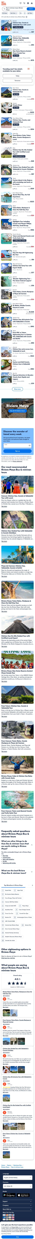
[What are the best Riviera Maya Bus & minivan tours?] (32, 872)
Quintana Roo (17, 1165)
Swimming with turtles (9, 863)
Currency (5, 1182)
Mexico (9, 1165)
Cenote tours (6, 857)
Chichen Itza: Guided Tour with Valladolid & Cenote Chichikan (15, 1049)
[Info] (26, 16)
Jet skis (5, 861)
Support (5, 1201)
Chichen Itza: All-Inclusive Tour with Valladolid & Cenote (17, 1078)
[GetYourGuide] (3, 3)
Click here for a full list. (8, 958)
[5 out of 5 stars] (17, 996)
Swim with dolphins (8, 859)
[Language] (28, 3)
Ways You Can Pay (8, 1212)
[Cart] (24, 3)
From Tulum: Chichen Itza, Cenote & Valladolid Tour (16, 1134)
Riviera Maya (5, 1167)
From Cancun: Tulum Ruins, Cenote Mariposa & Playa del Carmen (17, 1021)
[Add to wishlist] (9, 21)
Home (3, 1165)
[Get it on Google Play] (9, 1195)
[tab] (13, 885)
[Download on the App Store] (23, 1195)
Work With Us (7, 1209)
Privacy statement (17, 461)
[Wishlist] (20, 3)
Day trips (5, 855)
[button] (17, 26)
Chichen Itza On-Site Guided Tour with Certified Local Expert (17, 1106)
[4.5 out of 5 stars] (17, 983)
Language (6, 1173)
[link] (17, 26)
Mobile (5, 1191)
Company (5, 1205)
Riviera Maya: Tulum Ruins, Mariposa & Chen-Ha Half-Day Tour (17, 992)
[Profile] (32, 3)
